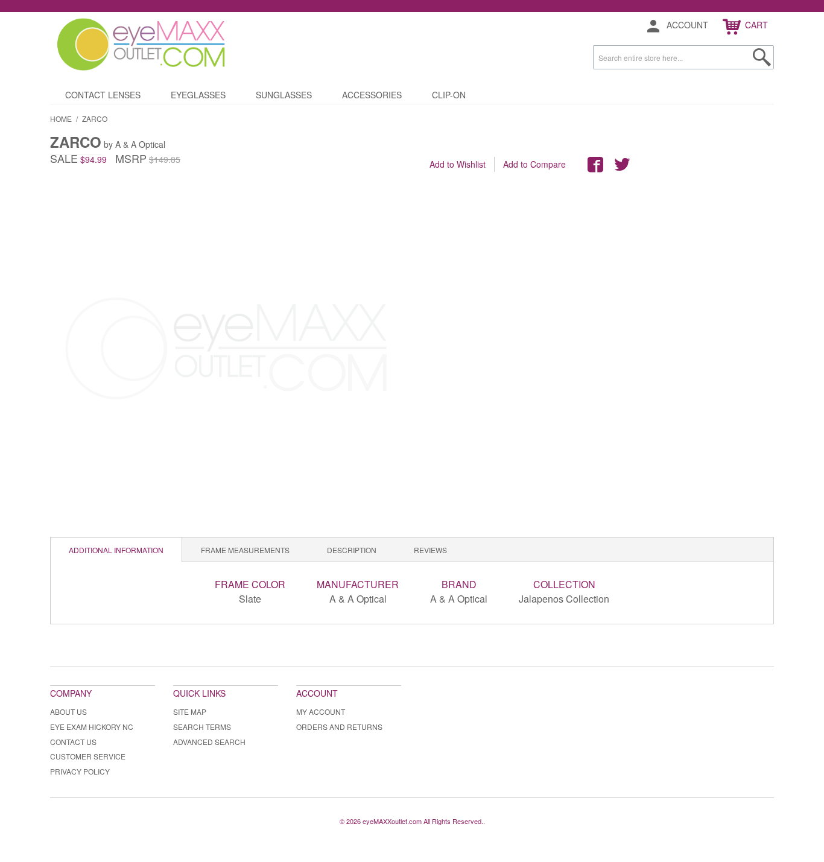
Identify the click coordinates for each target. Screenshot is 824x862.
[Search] (762, 57)
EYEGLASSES (198, 95)
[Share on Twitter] (622, 165)
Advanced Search (209, 742)
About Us (68, 711)
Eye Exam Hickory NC (91, 726)
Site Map (189, 711)
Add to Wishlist (457, 164)
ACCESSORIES (372, 95)
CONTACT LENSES (103, 95)
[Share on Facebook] (595, 165)
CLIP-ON (449, 95)
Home (61, 118)
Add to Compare (534, 164)
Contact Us (73, 742)
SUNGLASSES (284, 95)
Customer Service (87, 756)
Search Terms (202, 726)
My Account (320, 711)
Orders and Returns (339, 726)
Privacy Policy (80, 771)
